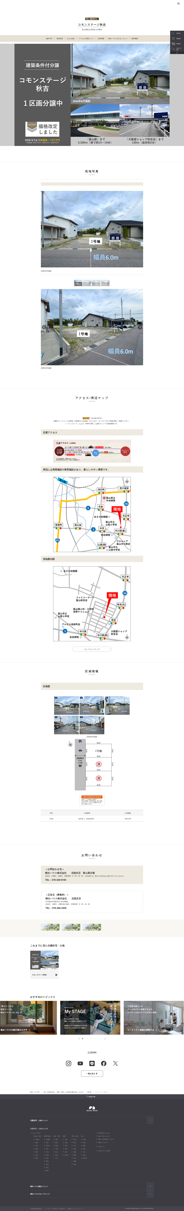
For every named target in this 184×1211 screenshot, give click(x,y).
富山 (56, 1152)
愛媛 (75, 1161)
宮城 (36, 1149)
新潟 (47, 1167)
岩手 (36, 1145)
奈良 (66, 1152)
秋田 (36, 1152)
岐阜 (56, 1142)
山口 (75, 1145)
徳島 (75, 1155)
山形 (36, 1155)
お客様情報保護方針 (36, 1209)
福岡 (84, 1139)
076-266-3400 (59, 908)
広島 (75, 1139)
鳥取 (75, 1149)
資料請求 (178, 43)
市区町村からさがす (104, 1133)
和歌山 (67, 1155)
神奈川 (48, 1145)
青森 (36, 1142)
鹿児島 (85, 1158)
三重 (56, 1149)
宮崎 (84, 1155)
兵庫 (66, 1142)
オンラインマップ (92, 649)
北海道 (37, 1139)
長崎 (84, 1145)
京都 (66, 1145)
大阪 (66, 1139)
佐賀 (84, 1142)
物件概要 (135, 38)
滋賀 (66, 1149)
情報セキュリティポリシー (75, 1209)
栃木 (47, 1158)
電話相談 (178, 38)
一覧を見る (90, 1073)
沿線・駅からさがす (104, 1136)
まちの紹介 (71, 38)
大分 (84, 1152)
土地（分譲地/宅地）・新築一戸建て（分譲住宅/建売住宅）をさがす (63, 1092)
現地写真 (60, 38)
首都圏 (48, 1139)
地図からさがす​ (102, 1142)
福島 (36, 1158)
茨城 (47, 1155)
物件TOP (49, 38)
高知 (75, 1164)
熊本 (84, 1149)
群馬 (47, 1161)
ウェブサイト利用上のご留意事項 (55, 1209)
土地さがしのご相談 (104, 1151)
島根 (75, 1152)
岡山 (75, 1142)
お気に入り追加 (179, 49)
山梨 (47, 1164)
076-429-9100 (59, 879)
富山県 (89, 1092)
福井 (56, 1155)
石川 (56, 1158)
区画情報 (101, 38)
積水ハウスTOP (35, 1092)
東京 (47, 1142)
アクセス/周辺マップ (86, 38)
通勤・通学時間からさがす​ (106, 1139)
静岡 (56, 1145)
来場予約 (178, 33)
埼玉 (47, 1149)
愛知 (56, 1139)
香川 (75, 1158)
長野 (47, 1170)
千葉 (47, 1152)
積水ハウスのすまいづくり (117, 38)
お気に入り (101, 1146)
